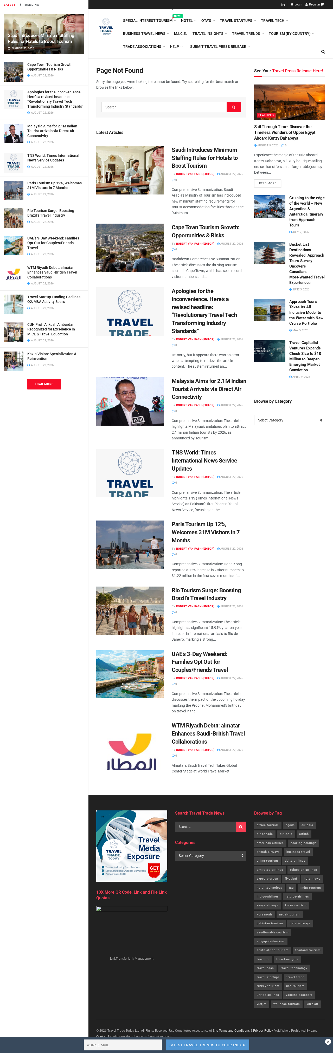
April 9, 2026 (301, 377)
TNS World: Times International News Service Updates (204, 460)
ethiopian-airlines (303, 870)
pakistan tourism (270, 923)
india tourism (310, 887)
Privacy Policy (263, 1030)
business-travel (298, 852)
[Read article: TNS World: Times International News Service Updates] (130, 473)
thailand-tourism (308, 950)
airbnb (304, 834)
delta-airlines (295, 860)
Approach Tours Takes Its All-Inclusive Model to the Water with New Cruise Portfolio (306, 312)
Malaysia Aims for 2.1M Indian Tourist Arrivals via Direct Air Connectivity (52, 131)
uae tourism (295, 986)
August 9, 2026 (267, 145)
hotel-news (312, 878)
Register (314, 4)
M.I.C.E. (180, 33)
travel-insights (287, 959)
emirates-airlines (270, 870)
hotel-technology (269, 887)
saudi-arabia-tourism (273, 932)
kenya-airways (267, 905)
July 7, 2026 (300, 232)
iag (291, 887)
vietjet (262, 1004)
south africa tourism (273, 950)
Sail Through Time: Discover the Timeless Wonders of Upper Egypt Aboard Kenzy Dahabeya (284, 132)
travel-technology (294, 968)
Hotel (187, 20)
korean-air (264, 914)
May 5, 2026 (300, 330)
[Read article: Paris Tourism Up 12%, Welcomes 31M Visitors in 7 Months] (130, 545)
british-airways (268, 852)
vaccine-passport (299, 995)
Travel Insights (208, 33)
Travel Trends (246, 33)
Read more (270, 182)
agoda (290, 825)
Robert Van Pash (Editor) (195, 174)
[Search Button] (234, 107)
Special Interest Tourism (149, 20)
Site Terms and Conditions (231, 1030)
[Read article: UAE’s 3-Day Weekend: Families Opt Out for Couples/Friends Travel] (130, 674)
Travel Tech (272, 20)
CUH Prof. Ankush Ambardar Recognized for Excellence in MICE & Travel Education (51, 329)
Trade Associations (142, 46)
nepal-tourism (289, 914)
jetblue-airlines (297, 896)
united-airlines (268, 995)
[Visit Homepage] (106, 27)
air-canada (265, 834)
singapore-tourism (271, 941)
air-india (286, 834)
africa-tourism (268, 825)
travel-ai (263, 959)
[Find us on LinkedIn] (283, 4)
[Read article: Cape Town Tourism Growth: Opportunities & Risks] (130, 248)
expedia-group (267, 878)
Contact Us (104, 1036)
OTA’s (206, 20)
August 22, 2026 (231, 174)
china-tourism (267, 860)
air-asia (307, 825)
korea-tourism (296, 905)
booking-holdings (304, 843)
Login (298, 4)
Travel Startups (236, 20)
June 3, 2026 (300, 289)
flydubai (291, 878)
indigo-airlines (268, 896)
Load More (44, 384)
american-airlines (270, 843)
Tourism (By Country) (290, 33)
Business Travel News (144, 33)
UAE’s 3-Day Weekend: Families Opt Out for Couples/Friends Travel (53, 243)
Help (174, 46)
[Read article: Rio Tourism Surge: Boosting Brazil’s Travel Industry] (130, 611)
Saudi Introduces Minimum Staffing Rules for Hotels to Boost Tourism (205, 158)
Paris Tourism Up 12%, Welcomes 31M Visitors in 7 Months (206, 532)
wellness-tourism (286, 1004)
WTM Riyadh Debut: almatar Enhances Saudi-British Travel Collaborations (52, 272)
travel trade (295, 977)
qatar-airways (300, 923)
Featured (266, 115)
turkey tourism (268, 986)
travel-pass (265, 968)
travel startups (268, 977)
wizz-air (312, 1004)
